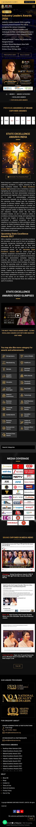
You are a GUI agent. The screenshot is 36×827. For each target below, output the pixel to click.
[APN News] (18, 497)
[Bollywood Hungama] (18, 507)
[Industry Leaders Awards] (18, 711)
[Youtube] (21, 811)
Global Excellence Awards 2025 (12, 751)
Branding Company (24, 825)
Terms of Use (7, 785)
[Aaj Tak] (18, 512)
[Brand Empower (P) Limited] (6, 6)
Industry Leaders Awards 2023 (12, 758)
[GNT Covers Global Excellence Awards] (29, 466)
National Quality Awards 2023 (12, 761)
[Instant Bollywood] (18, 518)
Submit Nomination (29, 2)
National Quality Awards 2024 (12, 753)
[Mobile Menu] (34, 6)
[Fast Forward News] (29, 518)
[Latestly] (7, 497)
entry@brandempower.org (13, 732)
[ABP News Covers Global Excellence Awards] (18, 466)
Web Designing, (27, 823)
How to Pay (6, 793)
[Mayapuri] (29, 507)
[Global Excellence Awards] (18, 687)
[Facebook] (14, 811)
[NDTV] (18, 477)
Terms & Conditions (9, 788)
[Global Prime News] (7, 512)
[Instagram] (18, 811)
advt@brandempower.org (12, 740)
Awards (12, 94)
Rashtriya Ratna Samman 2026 (12, 748)
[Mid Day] (7, 471)
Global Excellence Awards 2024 (12, 756)
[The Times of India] (29, 471)
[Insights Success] (7, 518)
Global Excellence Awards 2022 (12, 769)
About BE (5, 778)
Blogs (4, 780)
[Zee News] (18, 471)
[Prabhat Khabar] (7, 507)
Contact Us (6, 783)
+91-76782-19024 (10, 730)
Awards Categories (23, 94)
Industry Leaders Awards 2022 (12, 766)
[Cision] (29, 512)
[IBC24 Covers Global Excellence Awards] (29, 487)
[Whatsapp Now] (5, 822)
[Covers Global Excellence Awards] (7, 477)
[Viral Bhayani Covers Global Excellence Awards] (7, 492)
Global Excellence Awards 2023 (12, 763)
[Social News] (12, 523)
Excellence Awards (19, 97)
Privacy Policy (7, 790)
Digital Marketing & (12, 825)
